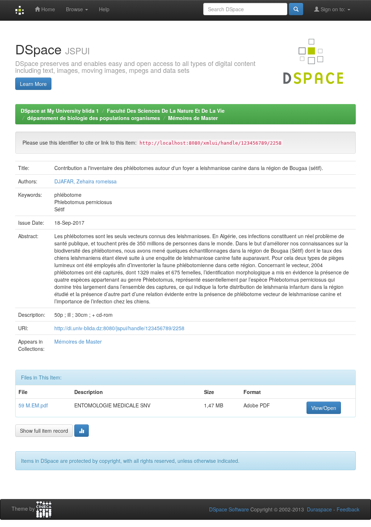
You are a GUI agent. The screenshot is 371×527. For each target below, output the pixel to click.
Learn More (33, 83)
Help (104, 9)
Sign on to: (333, 9)
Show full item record (44, 430)
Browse (75, 9)
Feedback (348, 509)
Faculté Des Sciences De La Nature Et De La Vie (166, 110)
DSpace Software (229, 509)
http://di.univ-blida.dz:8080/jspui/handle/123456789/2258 (119, 328)
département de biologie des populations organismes (93, 117)
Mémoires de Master (193, 117)
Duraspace (319, 509)
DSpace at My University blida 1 (60, 110)
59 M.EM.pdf (33, 405)
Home (47, 9)
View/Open (323, 407)
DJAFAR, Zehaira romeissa (85, 181)
